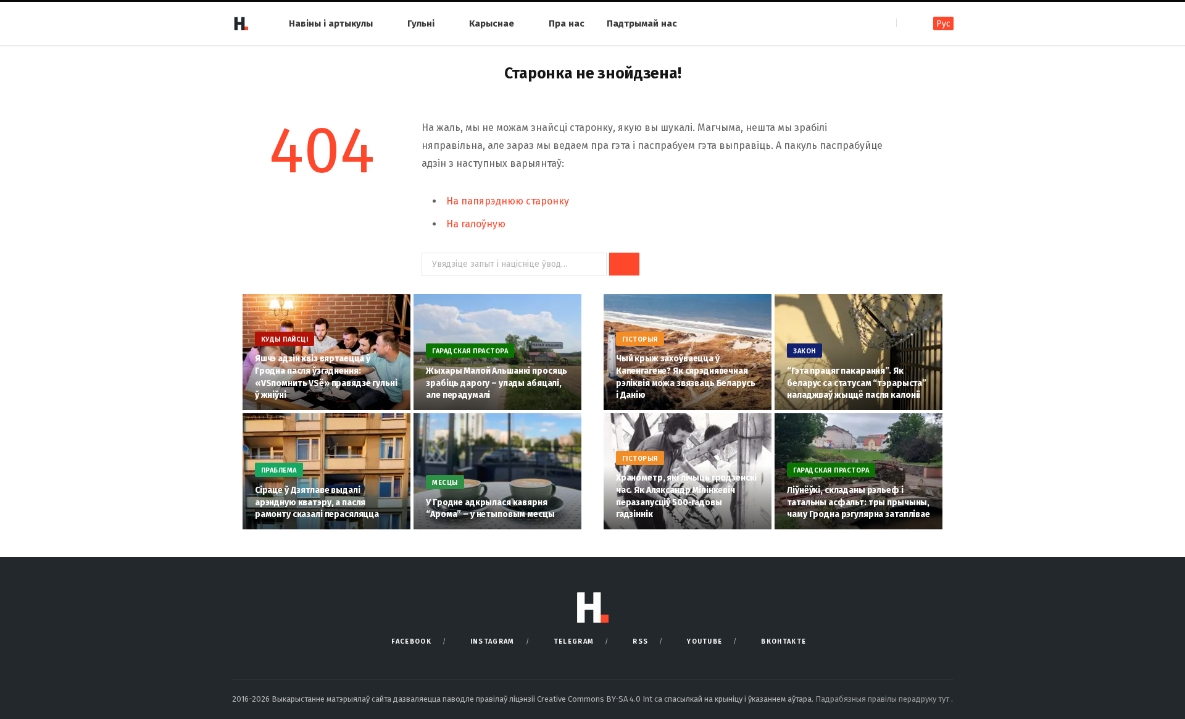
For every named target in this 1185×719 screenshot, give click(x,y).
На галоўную (475, 224)
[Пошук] (907, 23)
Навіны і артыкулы (331, 23)
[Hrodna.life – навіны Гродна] (240, 23)
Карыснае (491, 23)
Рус (943, 24)
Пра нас (566, 23)
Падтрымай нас (642, 23)
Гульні (420, 23)
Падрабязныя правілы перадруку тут (883, 699)
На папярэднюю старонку (507, 201)
